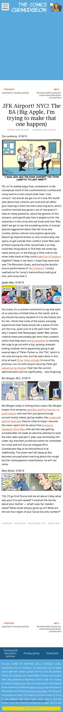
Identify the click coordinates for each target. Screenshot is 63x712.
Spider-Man (53, 523)
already (35, 360)
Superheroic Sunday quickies (15, 92)
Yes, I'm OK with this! (31, 708)
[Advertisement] (31, 47)
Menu (5, 8)
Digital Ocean (19, 683)
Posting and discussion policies (10, 653)
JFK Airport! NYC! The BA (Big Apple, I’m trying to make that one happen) (31, 114)
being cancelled (36, 340)
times (27, 360)
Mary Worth (20, 523)
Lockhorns (7, 523)
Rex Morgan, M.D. (37, 523)
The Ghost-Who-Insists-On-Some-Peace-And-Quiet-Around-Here (48, 95)
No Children (36, 268)
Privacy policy (31, 653)
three (20, 360)
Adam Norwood (37, 687)
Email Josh (52, 653)
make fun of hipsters (49, 256)
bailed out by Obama (14, 368)
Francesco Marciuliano (37, 691)
